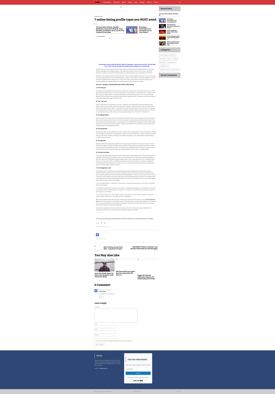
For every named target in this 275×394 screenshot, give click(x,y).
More (169, 58)
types (108, 226)
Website (97, 334)
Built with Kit (138, 380)
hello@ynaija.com (104, 368)
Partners (162, 62)
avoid (97, 226)
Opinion (175, 58)
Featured (162, 58)
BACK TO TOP (138, 391)
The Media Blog (172, 62)
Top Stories (175, 69)
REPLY (101, 297)
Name (96, 324)
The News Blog (164, 66)
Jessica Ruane (101, 36)
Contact (178, 391)
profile (105, 226)
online (102, 226)
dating (100, 226)
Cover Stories (164, 55)
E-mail (96, 329)
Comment (97, 306)
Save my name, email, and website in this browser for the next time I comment (114, 340)
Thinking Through (165, 69)
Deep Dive (172, 55)
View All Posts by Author (101, 238)
